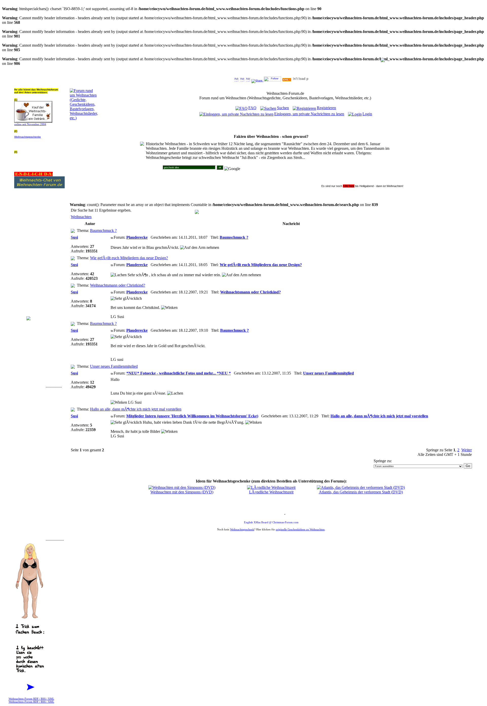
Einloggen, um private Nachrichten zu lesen (309, 114)
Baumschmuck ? (103, 230)
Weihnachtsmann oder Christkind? (117, 285)
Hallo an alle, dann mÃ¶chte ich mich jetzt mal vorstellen (135, 409)
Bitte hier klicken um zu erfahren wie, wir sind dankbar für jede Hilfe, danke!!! (39, 142)
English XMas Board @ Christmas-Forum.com (271, 522)
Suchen (283, 108)
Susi (74, 237)
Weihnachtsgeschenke (27, 136)
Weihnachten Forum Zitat (270, 514)
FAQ (252, 108)
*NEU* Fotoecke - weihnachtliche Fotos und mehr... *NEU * (178, 373)
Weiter (466, 450)
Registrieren (326, 108)
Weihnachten (81, 217)
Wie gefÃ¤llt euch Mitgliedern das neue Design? (129, 258)
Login (367, 114)
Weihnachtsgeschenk (242, 529)
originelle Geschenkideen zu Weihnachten (300, 529)
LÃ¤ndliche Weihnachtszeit (271, 492)
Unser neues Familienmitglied (114, 366)
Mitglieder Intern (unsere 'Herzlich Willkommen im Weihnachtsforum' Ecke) (192, 416)
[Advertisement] (29, 311)
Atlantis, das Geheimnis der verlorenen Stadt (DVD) (361, 492)
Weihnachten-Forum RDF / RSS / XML (31, 698)
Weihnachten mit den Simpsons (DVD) (181, 492)
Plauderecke (137, 237)
